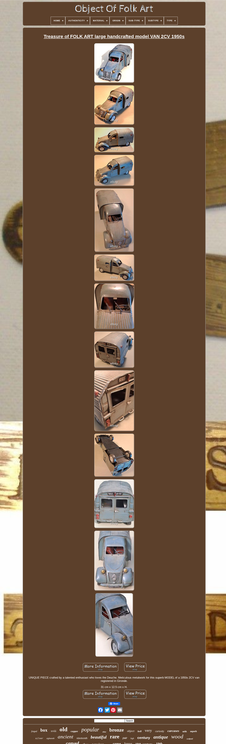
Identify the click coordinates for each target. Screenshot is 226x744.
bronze (116, 730)
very (148, 730)
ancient (65, 737)
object (130, 731)
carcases (173, 731)
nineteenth (82, 738)
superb (193, 731)
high (132, 738)
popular (90, 729)
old (63, 729)
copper (74, 731)
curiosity (159, 731)
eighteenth (50, 738)
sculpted (190, 739)
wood (177, 737)
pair (125, 738)
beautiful (99, 737)
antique (160, 737)
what (104, 732)
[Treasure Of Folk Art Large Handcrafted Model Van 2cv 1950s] (114, 63)
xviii (53, 731)
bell (139, 731)
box (43, 730)
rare (114, 737)
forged (34, 731)
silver (39, 738)
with (184, 731)
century (143, 738)
